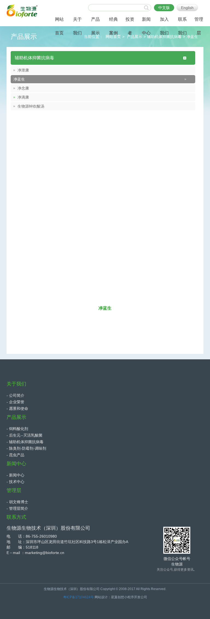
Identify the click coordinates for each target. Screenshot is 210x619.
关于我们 (16, 384)
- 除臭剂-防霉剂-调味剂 (26, 448)
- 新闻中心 (15, 475)
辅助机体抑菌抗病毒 (34, 57)
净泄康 (23, 70)
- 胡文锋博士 (17, 502)
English (187, 7)
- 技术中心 (15, 481)
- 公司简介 (15, 395)
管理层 (14, 490)
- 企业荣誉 (15, 402)
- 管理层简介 (17, 508)
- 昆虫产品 (15, 455)
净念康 (23, 88)
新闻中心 (16, 463)
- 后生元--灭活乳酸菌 (24, 435)
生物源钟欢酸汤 (31, 106)
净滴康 (23, 97)
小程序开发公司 (135, 597)
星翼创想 (117, 597)
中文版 (164, 7)
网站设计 (101, 597)
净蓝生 (192, 36)
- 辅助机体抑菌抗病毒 (25, 442)
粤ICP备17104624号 (78, 597)
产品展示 (134, 36)
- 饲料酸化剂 (17, 429)
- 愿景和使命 (17, 408)
